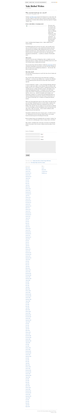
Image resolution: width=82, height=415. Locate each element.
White (32, 16)
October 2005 (28, 354)
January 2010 (28, 271)
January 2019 (28, 171)
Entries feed (44, 169)
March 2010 (28, 268)
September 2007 (28, 320)
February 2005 (28, 366)
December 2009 (28, 273)
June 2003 (27, 401)
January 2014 (28, 199)
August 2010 (28, 259)
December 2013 (28, 200)
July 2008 (27, 302)
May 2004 (27, 382)
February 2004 (28, 387)
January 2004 (28, 389)
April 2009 (27, 287)
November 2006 (28, 337)
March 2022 (28, 167)
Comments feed (44, 171)
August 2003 (28, 397)
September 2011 (28, 237)
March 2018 (28, 187)
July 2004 (27, 378)
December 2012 (28, 212)
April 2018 (27, 185)
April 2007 (27, 328)
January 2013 (28, 211)
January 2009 (28, 292)
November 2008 (28, 295)
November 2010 (28, 254)
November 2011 (28, 233)
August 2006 (28, 342)
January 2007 (28, 334)
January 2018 (28, 190)
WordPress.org (44, 173)
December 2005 (28, 351)
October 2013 (28, 204)
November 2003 (28, 392)
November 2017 (28, 193)
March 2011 (28, 247)
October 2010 (28, 256)
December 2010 (28, 252)
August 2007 (28, 321)
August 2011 (28, 238)
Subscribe (53, 2)
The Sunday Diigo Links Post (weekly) (38, 162)
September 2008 (28, 299)
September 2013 (28, 206)
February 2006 (28, 347)
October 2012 (28, 216)
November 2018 (28, 173)
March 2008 (28, 309)
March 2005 (28, 365)
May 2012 (27, 223)
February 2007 (28, 332)
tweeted (35, 16)
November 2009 (28, 275)
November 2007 (28, 316)
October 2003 (28, 394)
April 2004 (27, 384)
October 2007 (28, 318)
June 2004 (27, 380)
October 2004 (28, 373)
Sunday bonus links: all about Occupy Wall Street (42, 160)
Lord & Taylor (50, 64)
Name (42, 134)
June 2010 (27, 263)
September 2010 (28, 257)
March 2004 (28, 385)
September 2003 (28, 396)
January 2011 (28, 250)
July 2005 (27, 358)
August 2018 (28, 178)
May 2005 (27, 361)
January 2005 (28, 368)
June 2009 (27, 283)
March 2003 (28, 406)
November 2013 (28, 202)
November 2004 (28, 372)
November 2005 (28, 352)
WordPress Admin (53, 412)
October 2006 (28, 339)
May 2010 (27, 264)
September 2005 (28, 356)
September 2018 (28, 176)
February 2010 (28, 269)
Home (27, 2)
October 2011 (28, 235)
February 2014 (28, 197)
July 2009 (27, 282)
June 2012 (27, 221)
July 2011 (27, 240)
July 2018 (27, 180)
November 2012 (28, 214)
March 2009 (28, 289)
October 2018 (28, 174)
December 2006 (28, 335)
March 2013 (28, 207)
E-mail (42, 136)
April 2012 (27, 225)
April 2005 (27, 363)
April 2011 (27, 245)
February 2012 (28, 228)
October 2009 (28, 276)
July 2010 (27, 261)
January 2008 (28, 313)
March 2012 (28, 226)
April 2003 (27, 404)
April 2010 (27, 266)
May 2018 (27, 183)
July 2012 (27, 219)
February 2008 (28, 311)
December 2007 (28, 314)
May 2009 (27, 285)
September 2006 (28, 340)
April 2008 (27, 308)
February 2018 (28, 188)
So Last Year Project (40, 2)
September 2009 (28, 278)
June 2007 (27, 325)
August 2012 (28, 218)
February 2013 (28, 209)
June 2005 (27, 359)
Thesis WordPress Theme (47, 410)
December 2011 (28, 231)
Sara (30, 16)
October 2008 (28, 297)
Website (42, 139)
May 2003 (27, 403)
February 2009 (28, 290)
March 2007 (28, 330)
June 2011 (27, 242)
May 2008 (27, 306)
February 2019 (28, 169)
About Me (31, 2)
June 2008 (27, 304)
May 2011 (27, 244)
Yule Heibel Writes (35, 6)
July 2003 (27, 399)
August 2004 (28, 377)
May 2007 (27, 327)
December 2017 (28, 192)
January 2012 (28, 230)
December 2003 (28, 391)
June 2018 (27, 181)
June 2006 (27, 346)
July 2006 (27, 344)
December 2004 (28, 370)
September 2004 (28, 375)
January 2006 (28, 349)
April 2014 (27, 195)
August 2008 (28, 301)
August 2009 (28, 280)
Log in (43, 167)
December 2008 (28, 294)
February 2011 (28, 249)
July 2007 (27, 323)
